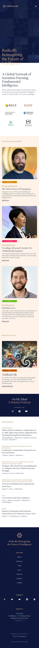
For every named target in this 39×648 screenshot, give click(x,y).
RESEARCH (19, 561)
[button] (35, 5)
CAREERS (19, 583)
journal (19, 578)
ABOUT (19, 557)
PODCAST (19, 574)
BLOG (19, 570)
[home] (10, 6)
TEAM (19, 565)
